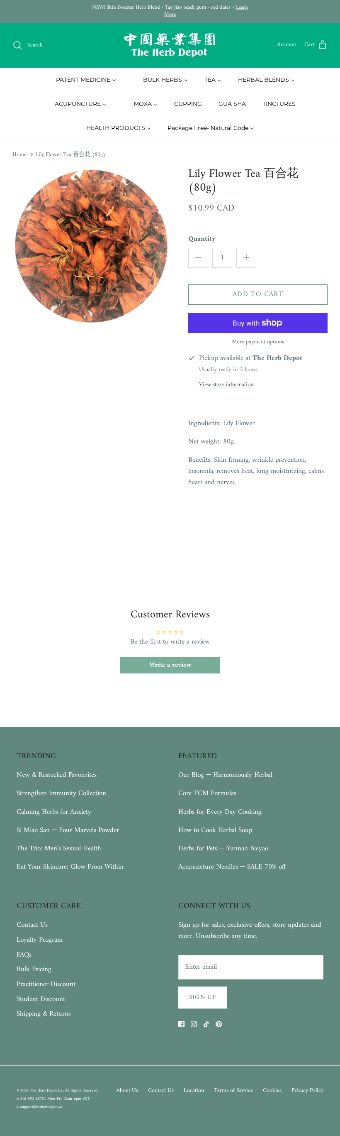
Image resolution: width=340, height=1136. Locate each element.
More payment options (258, 342)
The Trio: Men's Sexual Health (59, 848)
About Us (127, 1090)
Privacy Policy (307, 1090)
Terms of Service (233, 1090)
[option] (91, 246)
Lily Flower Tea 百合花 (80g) (70, 154)
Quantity (202, 240)
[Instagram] (194, 1024)
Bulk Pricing (34, 969)
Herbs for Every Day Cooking (220, 812)
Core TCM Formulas (207, 793)
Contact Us (32, 925)
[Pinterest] (219, 1024)
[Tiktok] (206, 1024)
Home (19, 154)
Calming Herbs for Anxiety (54, 812)
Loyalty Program (40, 940)
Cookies (272, 1090)
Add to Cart (258, 294)
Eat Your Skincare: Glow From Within (70, 867)
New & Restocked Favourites (57, 775)
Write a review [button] (170, 665)
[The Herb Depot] (170, 45)
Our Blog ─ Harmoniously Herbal (225, 775)
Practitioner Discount (46, 984)
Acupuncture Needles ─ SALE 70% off (232, 867)
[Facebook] (181, 1024)
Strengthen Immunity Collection (61, 793)
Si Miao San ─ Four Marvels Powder (68, 830)
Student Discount (41, 999)
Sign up (202, 997)
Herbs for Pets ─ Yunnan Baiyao (223, 848)
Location (194, 1090)
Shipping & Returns (44, 1014)
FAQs (24, 955)
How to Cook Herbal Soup (215, 830)
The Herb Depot (44, 1090)
